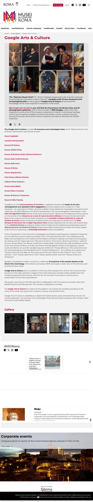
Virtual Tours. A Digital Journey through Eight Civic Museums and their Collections (35, 363)
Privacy (41, 497)
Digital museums (34, 28)
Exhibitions (49, 28)
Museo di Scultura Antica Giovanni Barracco (23, 154)
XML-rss (88, 497)
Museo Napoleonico (13, 173)
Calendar (81, 28)
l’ (31, 205)
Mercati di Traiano (12, 145)
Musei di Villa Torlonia (14, 200)
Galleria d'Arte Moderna (14, 182)
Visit (90, 28)
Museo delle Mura (12, 163)
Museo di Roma (11, 168)
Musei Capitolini (11, 136)
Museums (5, 28)
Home (7, 33)
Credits (67, 497)
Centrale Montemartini (14, 141)
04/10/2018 (61, 417)
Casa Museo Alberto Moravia (17, 177)
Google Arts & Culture (22, 108)
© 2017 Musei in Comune (28, 497)
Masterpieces (18, 28)
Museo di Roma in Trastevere (17, 195)
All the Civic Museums (41, 5)
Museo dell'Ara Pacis (13, 150)
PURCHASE (58, 5)
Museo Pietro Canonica (14, 191)
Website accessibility (77, 497)
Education (69, 28)
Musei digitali (15, 33)
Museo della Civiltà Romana (16, 159)
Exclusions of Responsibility (54, 497)
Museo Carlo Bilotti (12, 186)
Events (59, 28)
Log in (67, 5)
